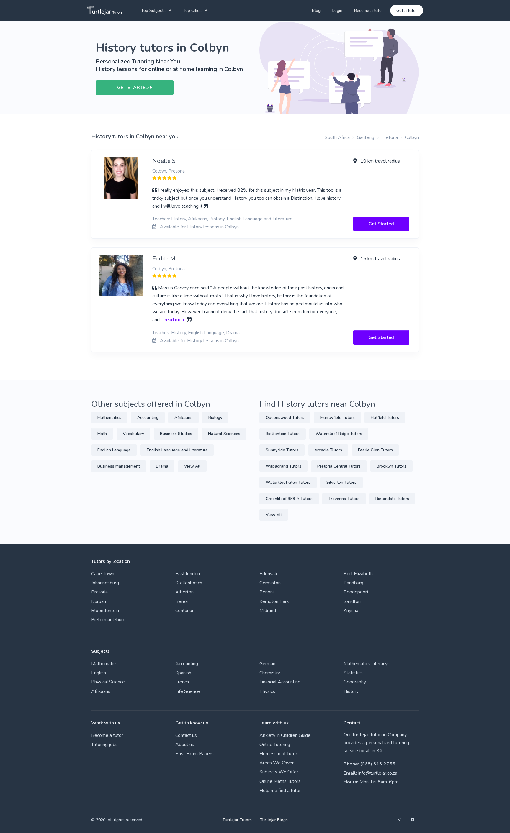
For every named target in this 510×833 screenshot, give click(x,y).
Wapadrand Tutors (283, 466)
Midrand (267, 610)
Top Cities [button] (192, 10)
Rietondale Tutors (392, 498)
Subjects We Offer (278, 772)
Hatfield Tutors (385, 417)
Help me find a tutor (280, 790)
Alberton (184, 592)
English (98, 673)
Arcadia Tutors (328, 450)
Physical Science (108, 682)
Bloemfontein (105, 610)
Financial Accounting (279, 682)
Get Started (381, 224)
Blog (316, 10)
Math (102, 434)
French (182, 682)
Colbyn (412, 137)
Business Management (118, 466)
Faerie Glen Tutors (375, 450)
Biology (215, 417)
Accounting (147, 417)
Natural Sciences (224, 434)
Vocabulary (133, 434)
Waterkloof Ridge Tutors (339, 434)
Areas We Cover (276, 763)
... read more (173, 320)
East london (187, 573)
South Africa (337, 137)
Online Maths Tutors (280, 781)
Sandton (352, 601)
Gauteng (365, 137)
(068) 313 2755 (377, 764)
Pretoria (389, 137)
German (267, 663)
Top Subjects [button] (153, 10)
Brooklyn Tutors (391, 466)
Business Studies (176, 434)
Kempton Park (274, 601)
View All (192, 466)
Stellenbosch (188, 583)
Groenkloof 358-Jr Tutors (289, 498)
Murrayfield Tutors (337, 417)
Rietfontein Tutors (283, 434)
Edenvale (269, 573)
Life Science (187, 691)
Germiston (270, 583)
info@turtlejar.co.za (377, 773)
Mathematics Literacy (366, 663)
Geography (355, 682)
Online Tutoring (274, 744)
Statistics (353, 673)
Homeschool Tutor (278, 753)
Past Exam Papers (194, 753)
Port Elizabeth (358, 573)
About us (184, 744)
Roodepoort (356, 592)
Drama (162, 466)
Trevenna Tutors (343, 498)
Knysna (351, 610)
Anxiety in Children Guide (284, 735)
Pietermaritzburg (108, 619)
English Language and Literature (177, 450)
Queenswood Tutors (285, 417)
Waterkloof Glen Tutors (288, 482)
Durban (98, 601)
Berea (181, 601)
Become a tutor (368, 10)
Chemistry (269, 673)
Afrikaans (183, 417)
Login (337, 10)
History (351, 691)
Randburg (353, 583)
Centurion (184, 610)
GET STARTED (133, 87)
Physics (267, 691)
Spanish (183, 673)
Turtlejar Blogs (274, 820)
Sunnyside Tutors (282, 450)
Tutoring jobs (104, 744)
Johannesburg (105, 583)
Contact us (186, 735)
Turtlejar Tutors (237, 820)
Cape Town (102, 573)
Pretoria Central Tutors (339, 466)
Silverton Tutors (341, 482)
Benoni (266, 592)
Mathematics (109, 417)
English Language (114, 450)
